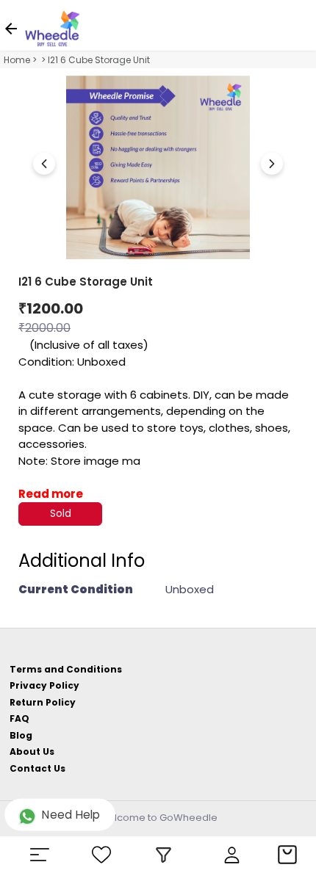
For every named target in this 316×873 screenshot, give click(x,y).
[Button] (272, 164)
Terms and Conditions (66, 669)
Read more (50, 493)
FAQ (19, 718)
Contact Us (37, 768)
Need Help (71, 815)
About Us (32, 751)
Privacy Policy (44, 685)
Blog (21, 735)
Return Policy (43, 702)
